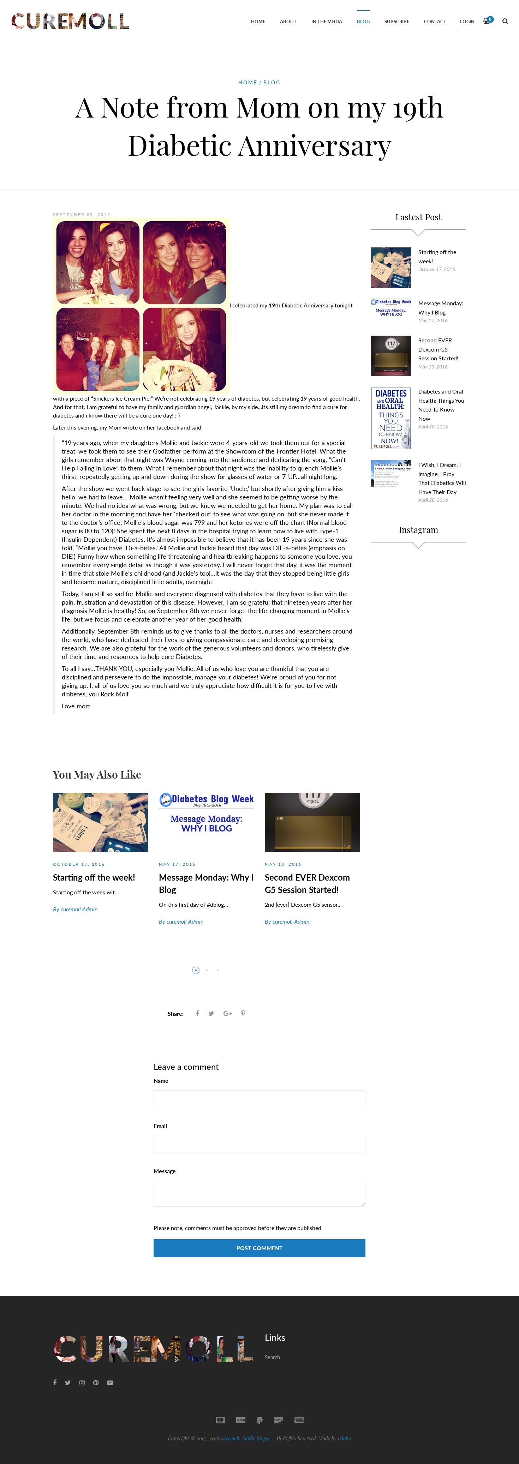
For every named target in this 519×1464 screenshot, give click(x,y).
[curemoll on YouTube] (110, 1382)
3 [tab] (218, 970)
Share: (176, 1013)
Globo (344, 1438)
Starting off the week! (94, 877)
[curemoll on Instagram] (82, 1382)
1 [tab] (196, 970)
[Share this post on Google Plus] (227, 1013)
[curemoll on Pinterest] (96, 1382)
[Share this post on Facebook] (197, 1013)
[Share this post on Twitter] (211, 1013)
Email (160, 1125)
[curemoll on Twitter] (68, 1382)
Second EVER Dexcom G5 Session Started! (438, 349)
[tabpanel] (101, 859)
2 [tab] (207, 970)
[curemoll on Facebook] (54, 1382)
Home (247, 82)
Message (165, 1171)
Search (272, 1357)
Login (467, 21)
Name (161, 1080)
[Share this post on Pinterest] (243, 1013)
